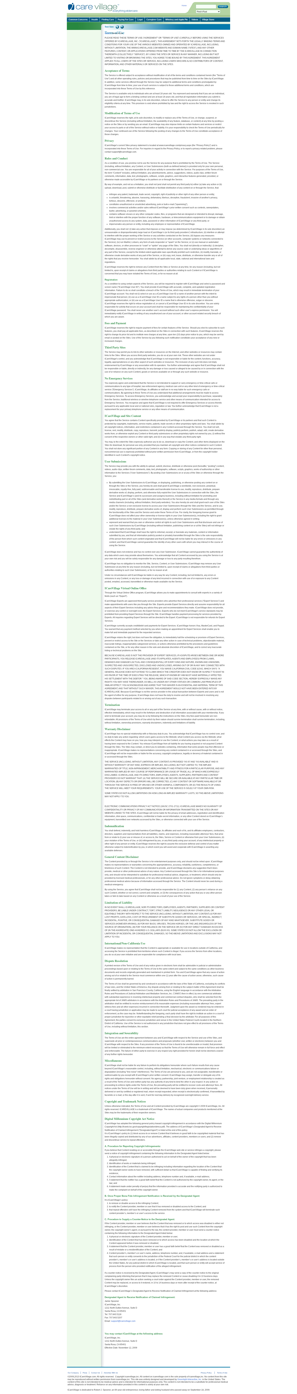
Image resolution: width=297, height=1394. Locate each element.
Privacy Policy (206, 1373)
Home (184, 5)
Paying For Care (126, 19)
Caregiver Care (154, 19)
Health (94, 19)
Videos (194, 19)
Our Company (73, 1373)
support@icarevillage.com (123, 1321)
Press (85, 1373)
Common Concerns (78, 19)
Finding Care (108, 19)
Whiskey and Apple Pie (176, 19)
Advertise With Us (111, 1373)
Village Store (208, 19)
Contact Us (95, 1373)
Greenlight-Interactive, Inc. (189, 1379)
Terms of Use (222, 1373)
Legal (140, 19)
